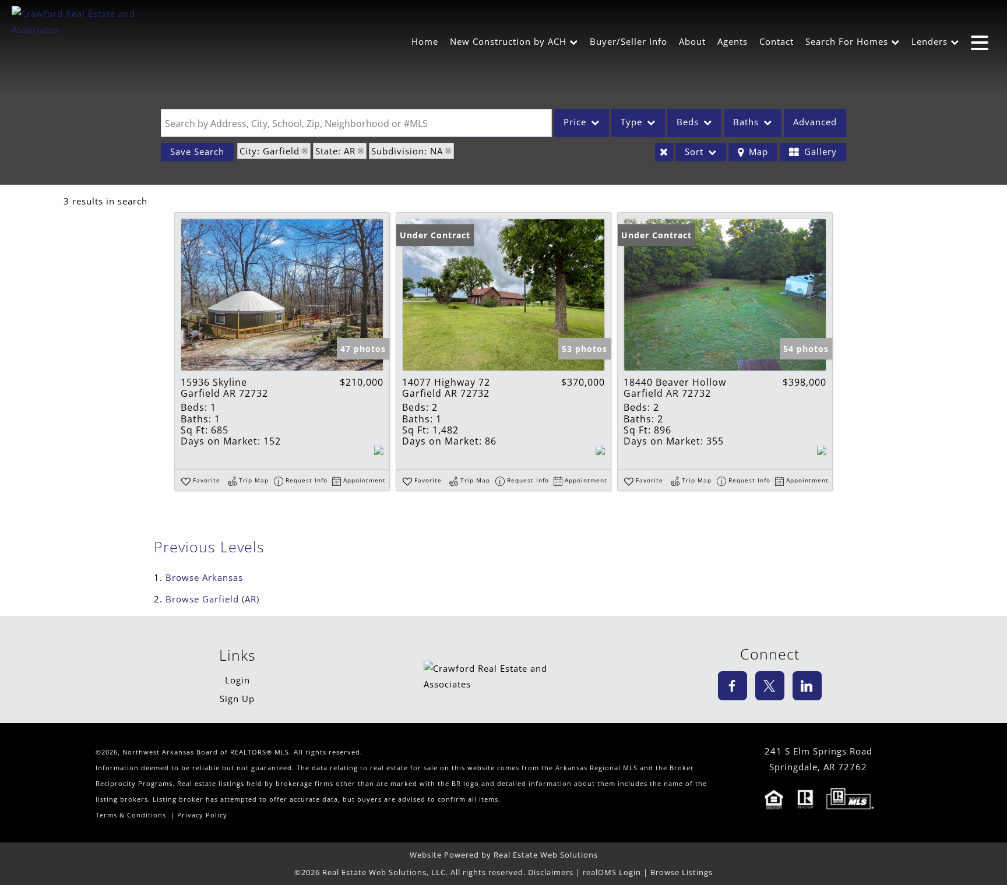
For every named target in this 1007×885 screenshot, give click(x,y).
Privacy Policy (202, 815)
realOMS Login (612, 872)
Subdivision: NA (407, 151)
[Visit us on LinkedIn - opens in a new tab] (807, 685)
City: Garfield (270, 151)
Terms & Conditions (131, 815)
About (692, 41)
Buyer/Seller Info (628, 41)
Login (237, 680)
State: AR (335, 151)
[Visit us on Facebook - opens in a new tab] (732, 685)
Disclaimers (550, 872)
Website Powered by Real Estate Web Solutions (504, 854)
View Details (282, 295)
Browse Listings (681, 872)
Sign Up (237, 698)
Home (424, 41)
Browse (204, 577)
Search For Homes (846, 41)
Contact (776, 41)
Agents (732, 41)
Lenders (929, 41)
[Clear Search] (664, 152)
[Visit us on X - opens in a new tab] (769, 685)
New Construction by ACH (508, 41)
